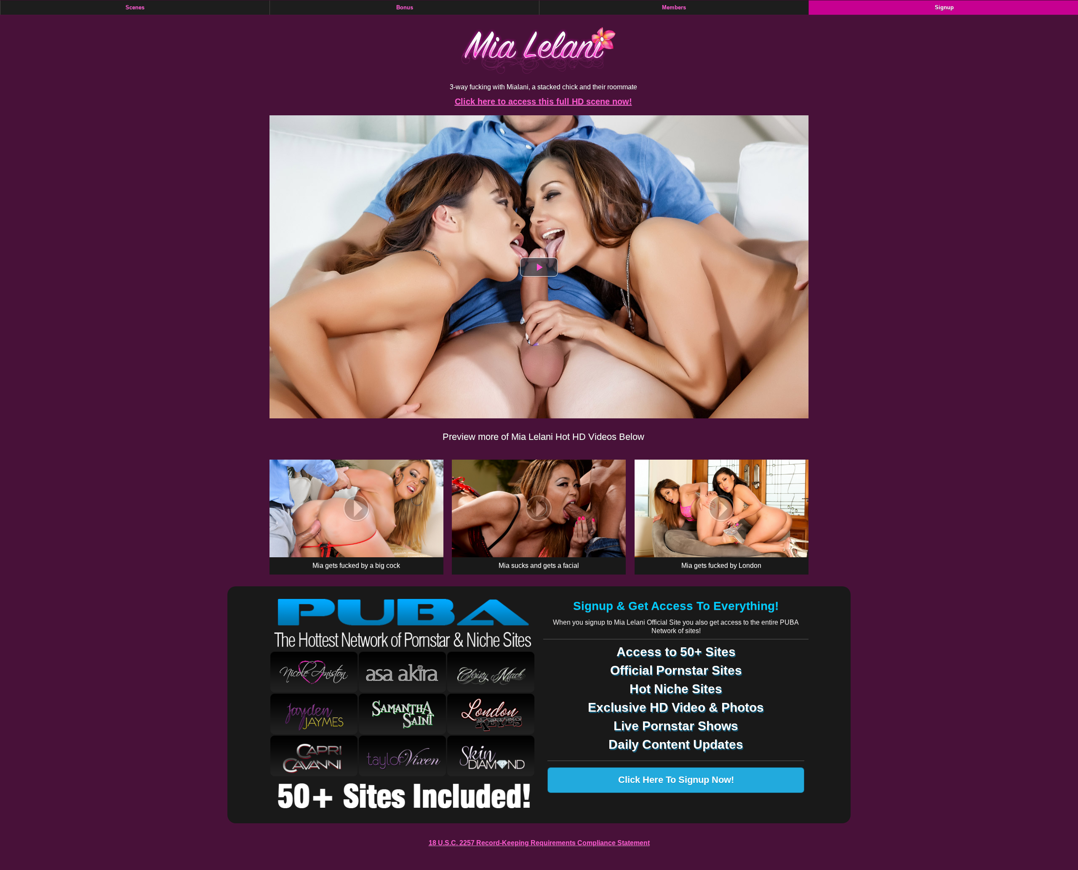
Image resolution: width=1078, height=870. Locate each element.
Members (674, 8)
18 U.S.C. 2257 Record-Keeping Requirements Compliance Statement (539, 842)
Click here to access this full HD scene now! (543, 101)
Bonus (404, 8)
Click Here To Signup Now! (676, 779)
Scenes (134, 8)
